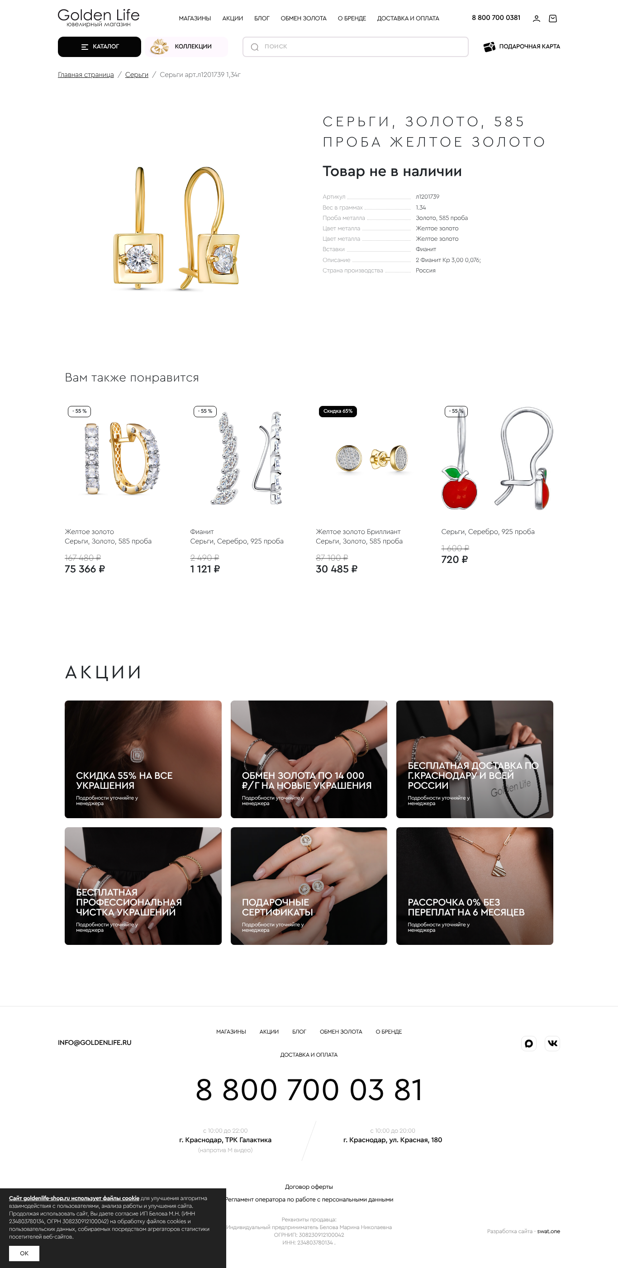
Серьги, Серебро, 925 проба (237, 541)
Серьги (136, 75)
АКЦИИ (232, 18)
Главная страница (86, 75)
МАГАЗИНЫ (195, 18)
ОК (24, 1253)
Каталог (106, 46)
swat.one (548, 1232)
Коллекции (193, 46)
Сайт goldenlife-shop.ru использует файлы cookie (74, 1198)
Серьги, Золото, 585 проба (108, 541)
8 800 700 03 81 (309, 1090)
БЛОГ (261, 18)
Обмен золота (304, 18)
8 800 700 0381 (496, 18)
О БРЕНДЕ (352, 18)
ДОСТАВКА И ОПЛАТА (408, 18)
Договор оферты (309, 1187)
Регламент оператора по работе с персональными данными (309, 1199)
